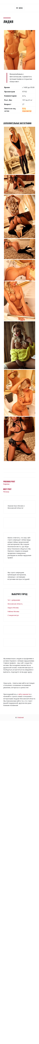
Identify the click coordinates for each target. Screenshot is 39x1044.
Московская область (15, 604)
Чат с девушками (14, 600)
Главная (20, 718)
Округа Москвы (13, 608)
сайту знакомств (24, 694)
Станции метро (13, 615)
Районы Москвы (13, 611)
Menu (21, 8)
